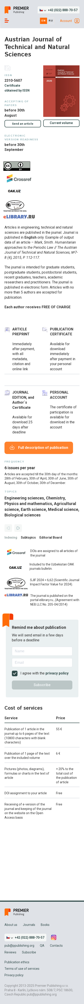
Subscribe (29, 952)
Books (45, 925)
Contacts (56, 945)
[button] (59, 10)
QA (42, 945)
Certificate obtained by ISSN (17, 88)
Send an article (22, 123)
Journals (29, 925)
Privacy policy (14, 975)
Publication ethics (16, 962)
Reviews (10, 952)
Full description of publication (43, 447)
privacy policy (57, 673)
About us (10, 925)
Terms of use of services (21, 968)
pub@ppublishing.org (19, 945)
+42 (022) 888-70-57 (63, 10)
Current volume (61, 123)
